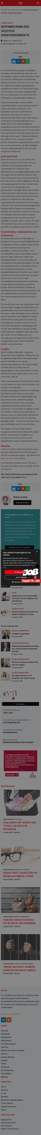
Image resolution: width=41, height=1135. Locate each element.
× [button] (37, 552)
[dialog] (20, 567)
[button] (20, 582)
